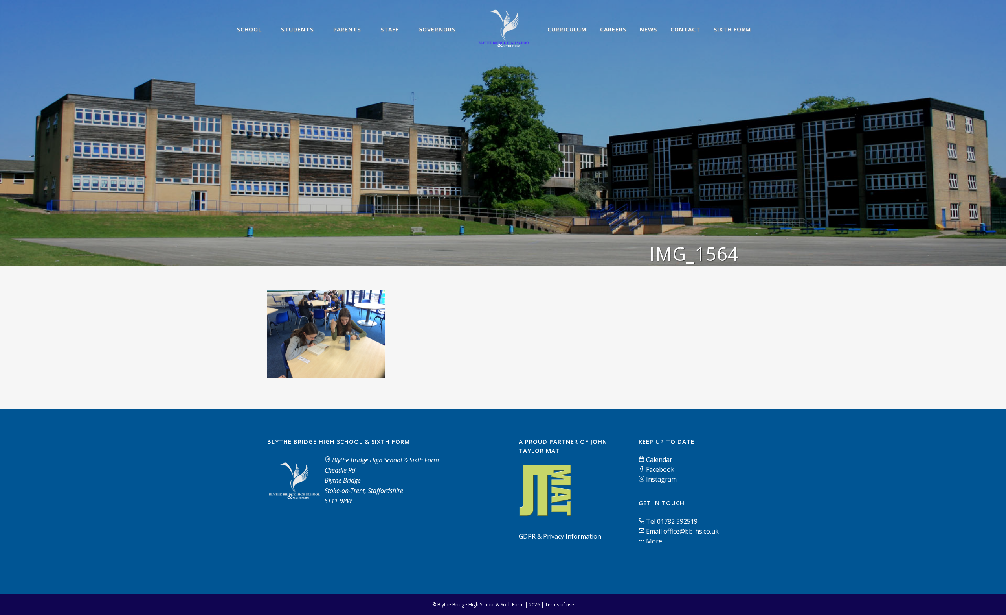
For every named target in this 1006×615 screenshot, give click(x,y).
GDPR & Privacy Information (560, 536)
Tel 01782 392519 (672, 521)
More (653, 541)
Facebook (659, 469)
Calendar (658, 459)
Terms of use (559, 604)
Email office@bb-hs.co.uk (682, 531)
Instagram (660, 479)
